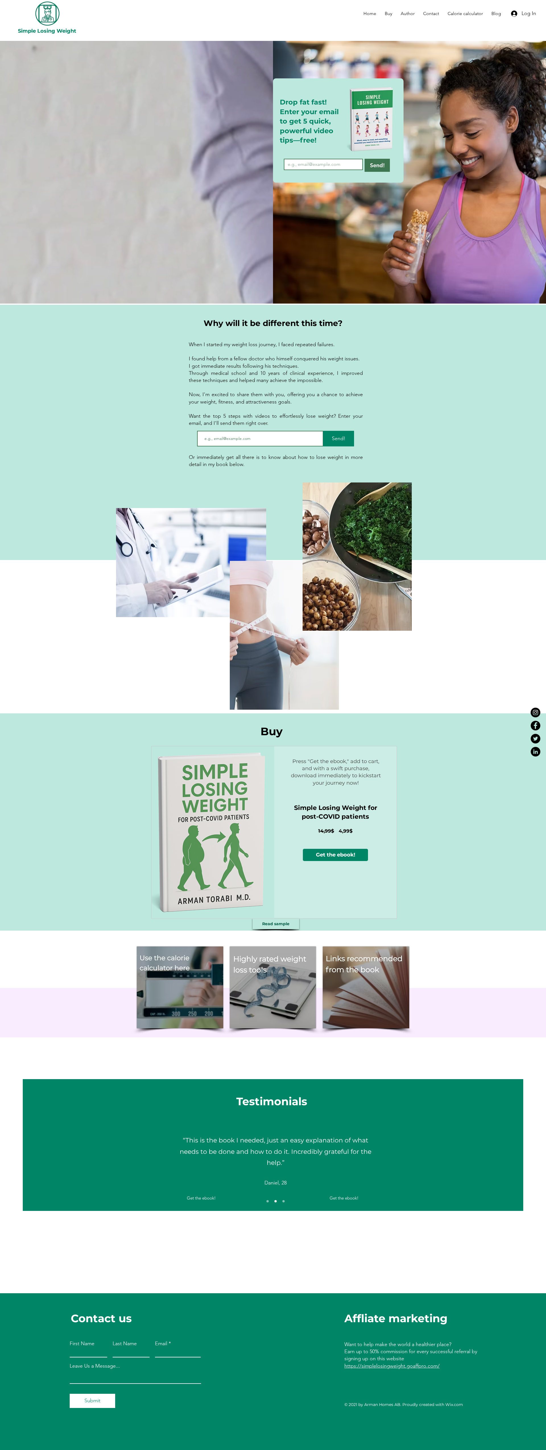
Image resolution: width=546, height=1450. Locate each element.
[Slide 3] (283, 1201)
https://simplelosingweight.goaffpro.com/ (392, 1366)
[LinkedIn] (535, 752)
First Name (82, 1343)
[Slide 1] (267, 1201)
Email (161, 1343)
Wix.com (454, 1404)
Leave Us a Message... (95, 1365)
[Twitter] (535, 738)
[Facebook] (535, 725)
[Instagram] (535, 712)
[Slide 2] (275, 1201)
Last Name (125, 1343)
